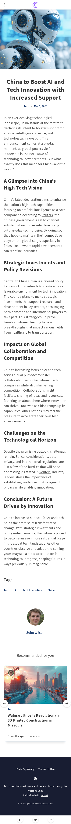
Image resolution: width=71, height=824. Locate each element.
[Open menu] (4, 5)
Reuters (47, 215)
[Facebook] (20, 820)
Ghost (44, 795)
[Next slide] (67, 703)
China (51, 590)
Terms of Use (46, 769)
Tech (26, 106)
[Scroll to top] (51, 820)
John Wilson (35, 632)
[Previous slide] (4, 703)
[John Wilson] (35, 617)
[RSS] (35, 778)
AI (16, 590)
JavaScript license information (35, 803)
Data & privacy (25, 769)
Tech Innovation (32, 590)
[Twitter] (35, 820)
